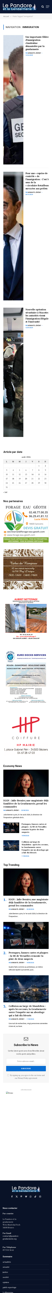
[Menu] (47, 7)
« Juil (5, 492)
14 (32, 474)
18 (13, 478)
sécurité (6, 1267)
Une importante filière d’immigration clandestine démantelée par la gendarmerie (37, 43)
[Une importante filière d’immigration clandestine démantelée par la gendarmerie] (13, 99)
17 (7, 478)
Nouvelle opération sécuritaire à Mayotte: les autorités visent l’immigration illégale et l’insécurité (37, 315)
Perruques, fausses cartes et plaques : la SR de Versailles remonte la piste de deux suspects (34, 828)
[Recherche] (42, 7)
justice (5, 1272)
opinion (6, 1282)
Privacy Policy (23, 1078)
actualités (7, 1262)
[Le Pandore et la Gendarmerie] (19, 7)
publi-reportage (9, 1287)
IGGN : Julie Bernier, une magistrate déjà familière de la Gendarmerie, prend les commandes (25, 803)
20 (26, 478)
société (6, 1277)
